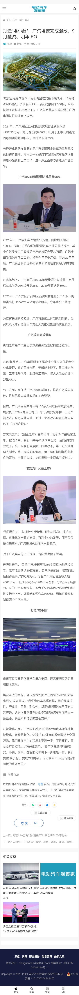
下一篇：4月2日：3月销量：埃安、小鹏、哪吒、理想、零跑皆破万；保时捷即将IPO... (39, 842)
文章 (14, 19)
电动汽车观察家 (38, 974)
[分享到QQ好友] (47, 805)
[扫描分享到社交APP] (33, 805)
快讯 (21, 19)
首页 (8, 19)
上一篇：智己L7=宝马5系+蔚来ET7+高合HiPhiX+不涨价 (35, 835)
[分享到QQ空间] (54, 805)
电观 (9, 43)
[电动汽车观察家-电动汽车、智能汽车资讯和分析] (39, 9)
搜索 (31, 992)
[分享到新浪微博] (40, 805)
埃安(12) (13, 774)
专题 (63, 992)
